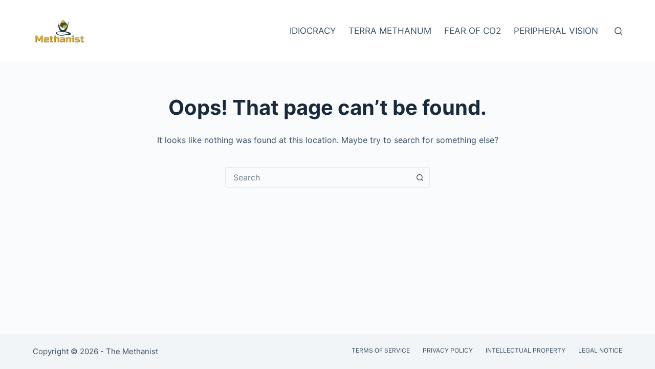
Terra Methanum (389, 31)
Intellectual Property (525, 350)
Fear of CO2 (472, 31)
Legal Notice (600, 350)
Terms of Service (381, 350)
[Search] (618, 31)
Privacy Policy (448, 350)
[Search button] (419, 177)
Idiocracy (313, 31)
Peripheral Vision (556, 31)
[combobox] (318, 177)
